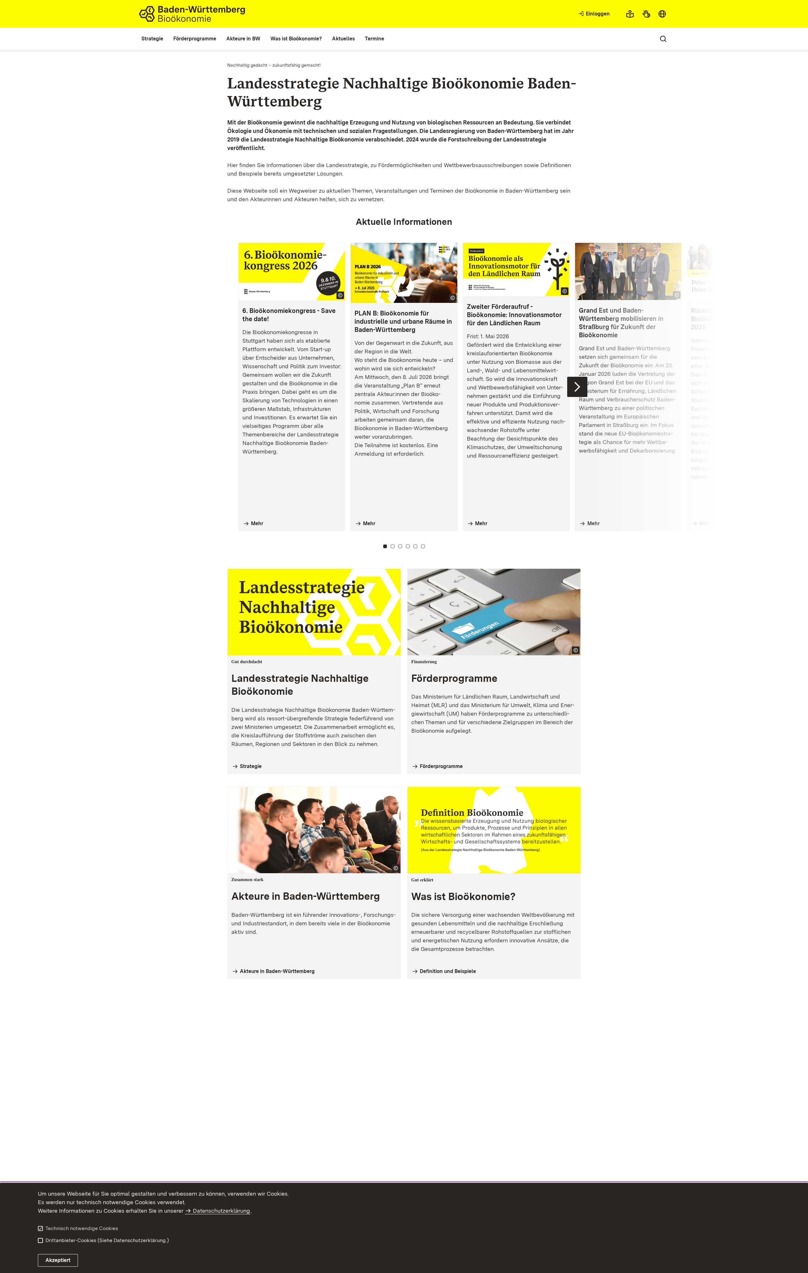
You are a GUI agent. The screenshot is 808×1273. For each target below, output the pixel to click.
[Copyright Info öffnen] (340, 295)
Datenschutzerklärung (221, 1210)
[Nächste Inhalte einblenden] (577, 387)
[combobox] (662, 14)
